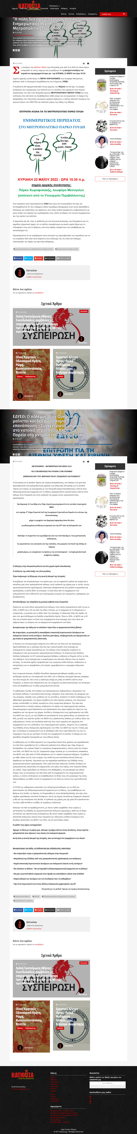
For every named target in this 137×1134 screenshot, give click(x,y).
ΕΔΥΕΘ (36, 896)
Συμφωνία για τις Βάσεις (23, 901)
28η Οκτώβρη (55, 1120)
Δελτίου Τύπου (40, 67)
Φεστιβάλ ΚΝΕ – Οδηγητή (59, 1122)
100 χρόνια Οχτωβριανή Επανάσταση (63, 1113)
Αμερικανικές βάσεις (22, 896)
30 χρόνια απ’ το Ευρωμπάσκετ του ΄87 (64, 1115)
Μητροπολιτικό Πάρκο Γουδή (67, 249)
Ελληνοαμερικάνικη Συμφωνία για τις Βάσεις (59, 896)
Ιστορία (73, 9)
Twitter (29, 258)
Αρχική (15, 9)
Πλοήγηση (53, 6)
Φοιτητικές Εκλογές (57, 1118)
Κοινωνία (44, 9)
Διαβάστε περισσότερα (34, 277)
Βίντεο (63, 14)
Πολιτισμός (34, 9)
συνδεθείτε (39, 293)
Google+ (39, 258)
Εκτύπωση (50, 258)
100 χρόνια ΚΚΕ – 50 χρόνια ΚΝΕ (61, 1111)
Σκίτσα (71, 14)
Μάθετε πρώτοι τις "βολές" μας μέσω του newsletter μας (105, 1078)
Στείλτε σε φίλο (64, 258)
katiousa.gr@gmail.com (20, 1089)
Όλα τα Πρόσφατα (110, 179)
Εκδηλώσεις (81, 14)
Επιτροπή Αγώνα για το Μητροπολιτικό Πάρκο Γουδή (33, 249)
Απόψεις (64, 9)
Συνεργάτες (92, 14)
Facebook (18, 258)
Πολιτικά (23, 9)
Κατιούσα (18, 63)
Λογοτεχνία (54, 1086)
